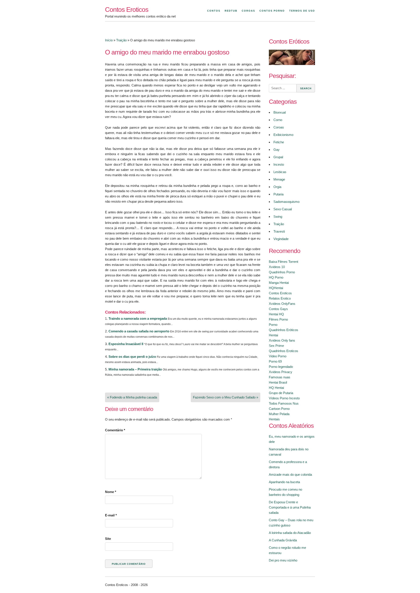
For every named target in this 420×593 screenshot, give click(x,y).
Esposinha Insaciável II (125, 344)
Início (109, 40)
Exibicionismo (283, 135)
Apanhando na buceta (284, 482)
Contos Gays (278, 309)
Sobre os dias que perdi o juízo (132, 356)
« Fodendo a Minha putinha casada (132, 397)
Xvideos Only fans (282, 340)
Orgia (277, 187)
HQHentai (276, 288)
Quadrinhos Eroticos (283, 351)
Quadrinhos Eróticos (283, 330)
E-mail (111, 515)
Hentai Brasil (278, 382)
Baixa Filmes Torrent (283, 261)
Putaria (278, 194)
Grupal (278, 157)
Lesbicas (279, 172)
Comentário (115, 430)
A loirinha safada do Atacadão (290, 533)
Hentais (274, 419)
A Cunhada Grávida (283, 540)
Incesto (278, 164)
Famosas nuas (279, 377)
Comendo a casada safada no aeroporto (138, 331)
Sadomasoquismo (286, 202)
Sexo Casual (282, 209)
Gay (276, 149)
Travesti (279, 231)
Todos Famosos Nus (284, 403)
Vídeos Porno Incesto (284, 398)
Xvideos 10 (277, 267)
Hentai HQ (276, 314)
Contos (213, 10)
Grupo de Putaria (281, 393)
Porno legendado (281, 366)
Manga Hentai (279, 282)
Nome (110, 492)
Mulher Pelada (279, 414)
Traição (121, 40)
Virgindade (281, 239)
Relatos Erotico (280, 298)
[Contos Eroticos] (292, 64)
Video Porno (277, 356)
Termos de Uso (302, 10)
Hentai (273, 335)
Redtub (231, 10)
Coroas (248, 10)
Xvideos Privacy (280, 372)
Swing (277, 216)
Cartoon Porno (279, 409)
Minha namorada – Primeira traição (135, 369)
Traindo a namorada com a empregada (137, 318)
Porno (273, 324)
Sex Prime (276, 345)
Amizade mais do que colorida (290, 474)
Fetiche (278, 142)
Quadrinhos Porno (282, 272)
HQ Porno (276, 277)
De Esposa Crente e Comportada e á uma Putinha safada (290, 507)
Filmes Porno (278, 319)
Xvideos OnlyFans (282, 303)
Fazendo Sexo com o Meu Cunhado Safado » (225, 397)
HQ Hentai (276, 387)
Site (108, 538)
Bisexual (279, 112)
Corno (277, 120)
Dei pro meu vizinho (283, 560)
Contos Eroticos (126, 9)
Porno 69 (275, 361)
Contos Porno (272, 10)
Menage (279, 179)
